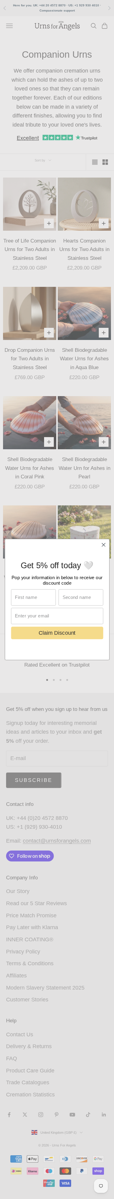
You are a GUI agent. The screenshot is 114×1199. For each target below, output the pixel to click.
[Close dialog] (103, 545)
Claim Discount (57, 633)
